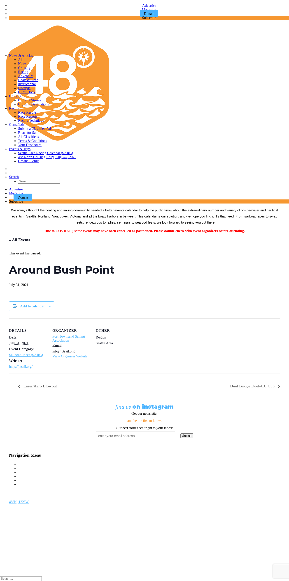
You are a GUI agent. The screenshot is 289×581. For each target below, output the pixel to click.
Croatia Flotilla (28, 161)
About (22, 480)
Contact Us (26, 464)
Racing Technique (31, 120)
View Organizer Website (69, 356)
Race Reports (27, 116)
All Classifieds (28, 137)
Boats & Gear (28, 80)
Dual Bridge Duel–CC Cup (253, 386)
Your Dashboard (30, 145)
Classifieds (16, 124)
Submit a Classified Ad (34, 128)
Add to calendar (32, 306)
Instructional (27, 84)
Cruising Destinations (33, 104)
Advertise (149, 5)
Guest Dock (26, 92)
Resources (25, 484)
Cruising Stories (29, 100)
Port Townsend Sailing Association (68, 338)
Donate (23, 197)
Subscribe (149, 18)
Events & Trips (19, 149)
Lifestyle (24, 88)
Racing (23, 72)
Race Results (27, 112)
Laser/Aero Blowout (39, 386)
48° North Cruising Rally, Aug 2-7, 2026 (47, 157)
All (20, 60)
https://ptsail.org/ (21, 366)
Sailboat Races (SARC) (26, 355)
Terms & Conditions (32, 141)
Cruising (24, 68)
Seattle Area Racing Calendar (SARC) (45, 153)
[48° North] (144, 36)
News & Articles (21, 55)
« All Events (19, 240)
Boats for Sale (28, 133)
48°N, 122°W (19, 502)
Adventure (25, 76)
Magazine (149, 9)
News (22, 64)
